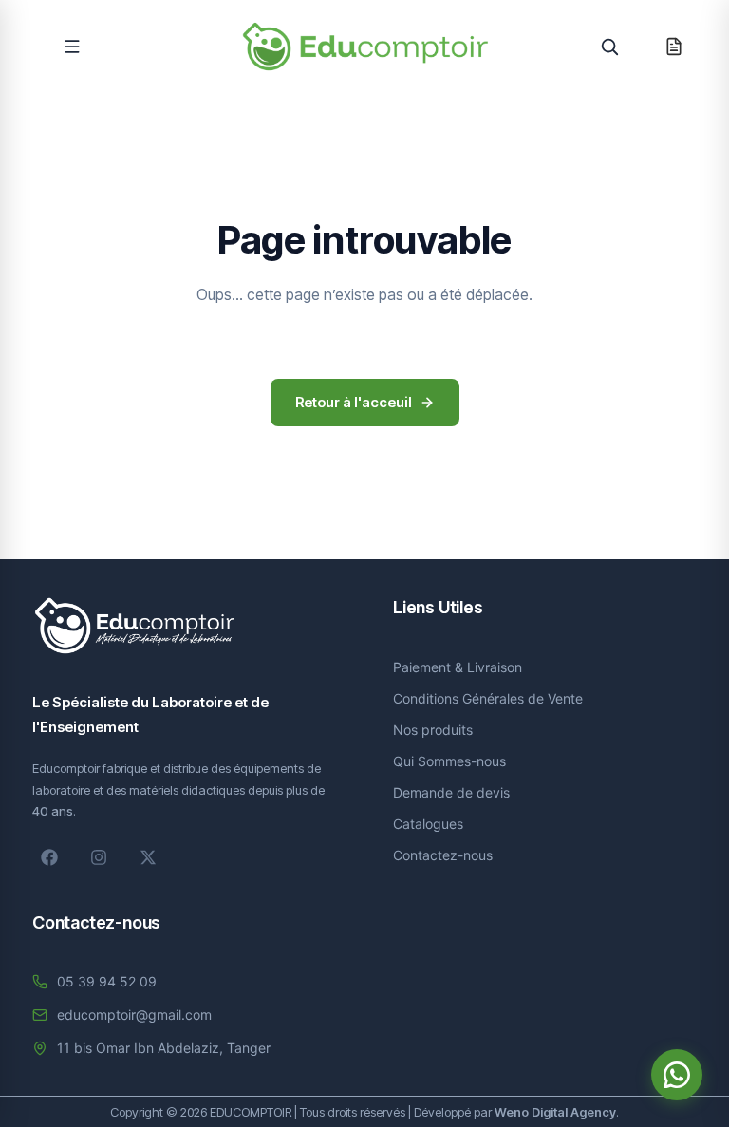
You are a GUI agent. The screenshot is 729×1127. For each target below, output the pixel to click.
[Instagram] (99, 857)
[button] (72, 46)
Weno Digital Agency (555, 1111)
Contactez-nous (443, 855)
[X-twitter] (148, 857)
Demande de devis (451, 792)
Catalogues (428, 824)
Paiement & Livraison (457, 667)
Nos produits (433, 730)
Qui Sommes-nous (449, 761)
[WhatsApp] (676, 1074)
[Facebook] (49, 857)
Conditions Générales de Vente (488, 698)
